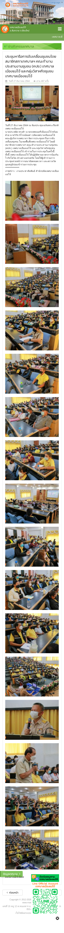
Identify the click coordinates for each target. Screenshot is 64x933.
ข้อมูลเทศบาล (10, 874)
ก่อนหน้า (13, 892)
